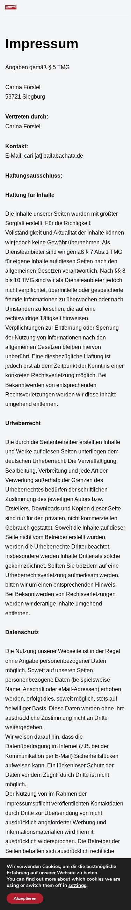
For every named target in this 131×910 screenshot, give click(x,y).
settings (77, 885)
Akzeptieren (25, 898)
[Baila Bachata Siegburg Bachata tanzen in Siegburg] (10, 7)
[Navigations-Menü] (117, 7)
